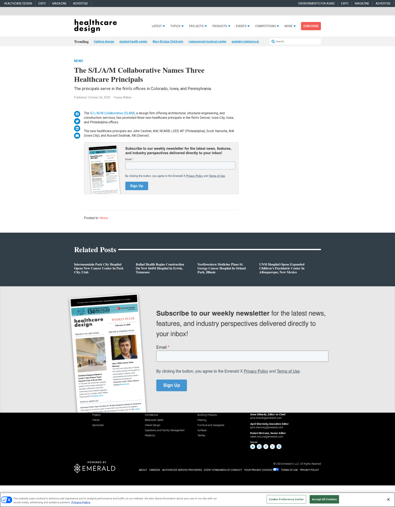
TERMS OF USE (289, 470)
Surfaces (202, 430)
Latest (157, 26)
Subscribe (311, 26)
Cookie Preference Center (286, 499)
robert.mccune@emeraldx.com (266, 436)
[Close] (388, 499)
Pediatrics (150, 435)
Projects (196, 26)
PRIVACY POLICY (309, 470)
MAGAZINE (59, 3)
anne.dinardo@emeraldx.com (266, 418)
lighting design (104, 41)
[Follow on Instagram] (259, 446)
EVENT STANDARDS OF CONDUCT (223, 470)
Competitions (265, 26)
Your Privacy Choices (258, 470)
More (289, 26)
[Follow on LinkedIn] (252, 446)
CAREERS (154, 470)
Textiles (201, 435)
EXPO (42, 3)
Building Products (207, 415)
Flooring (202, 420)
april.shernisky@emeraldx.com (266, 427)
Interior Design (152, 425)
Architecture (151, 415)
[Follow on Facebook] (265, 446)
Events (241, 26)
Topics (175, 26)
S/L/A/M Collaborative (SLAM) (112, 113)
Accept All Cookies (324, 499)
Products (219, 26)
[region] (197, 499)
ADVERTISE (80, 3)
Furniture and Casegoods (211, 425)
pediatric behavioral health (250, 41)
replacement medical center (207, 41)
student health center (133, 41)
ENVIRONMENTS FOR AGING (317, 3)
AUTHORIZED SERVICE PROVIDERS (182, 470)
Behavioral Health (154, 420)
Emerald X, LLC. (291, 463)
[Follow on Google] (278, 446)
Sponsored (97, 425)
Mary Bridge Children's (168, 41)
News (78, 61)
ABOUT (143, 470)
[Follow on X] (272, 446)
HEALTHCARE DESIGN (18, 3)
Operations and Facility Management (165, 430)
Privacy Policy (80, 502)
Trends (96, 420)
